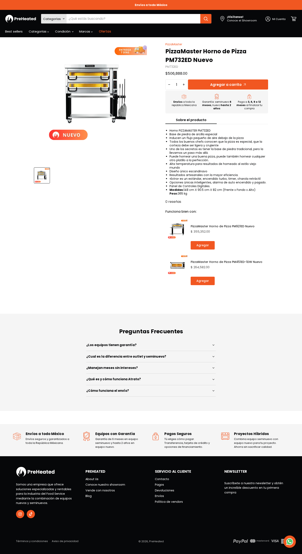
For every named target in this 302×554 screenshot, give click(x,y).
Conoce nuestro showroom (105, 485)
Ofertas (105, 31)
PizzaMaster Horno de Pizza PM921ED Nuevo (223, 226)
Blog (88, 496)
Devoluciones (164, 490)
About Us (91, 479)
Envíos (159, 496)
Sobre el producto (191, 120)
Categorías (38, 31)
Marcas (85, 31)
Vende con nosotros (100, 490)
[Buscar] (205, 18)
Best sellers (14, 31)
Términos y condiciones (32, 541)
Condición (63, 31)
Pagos (159, 485)
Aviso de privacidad (65, 541)
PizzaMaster (173, 44)
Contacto (162, 479)
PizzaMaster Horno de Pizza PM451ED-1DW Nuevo (226, 262)
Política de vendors (169, 502)
